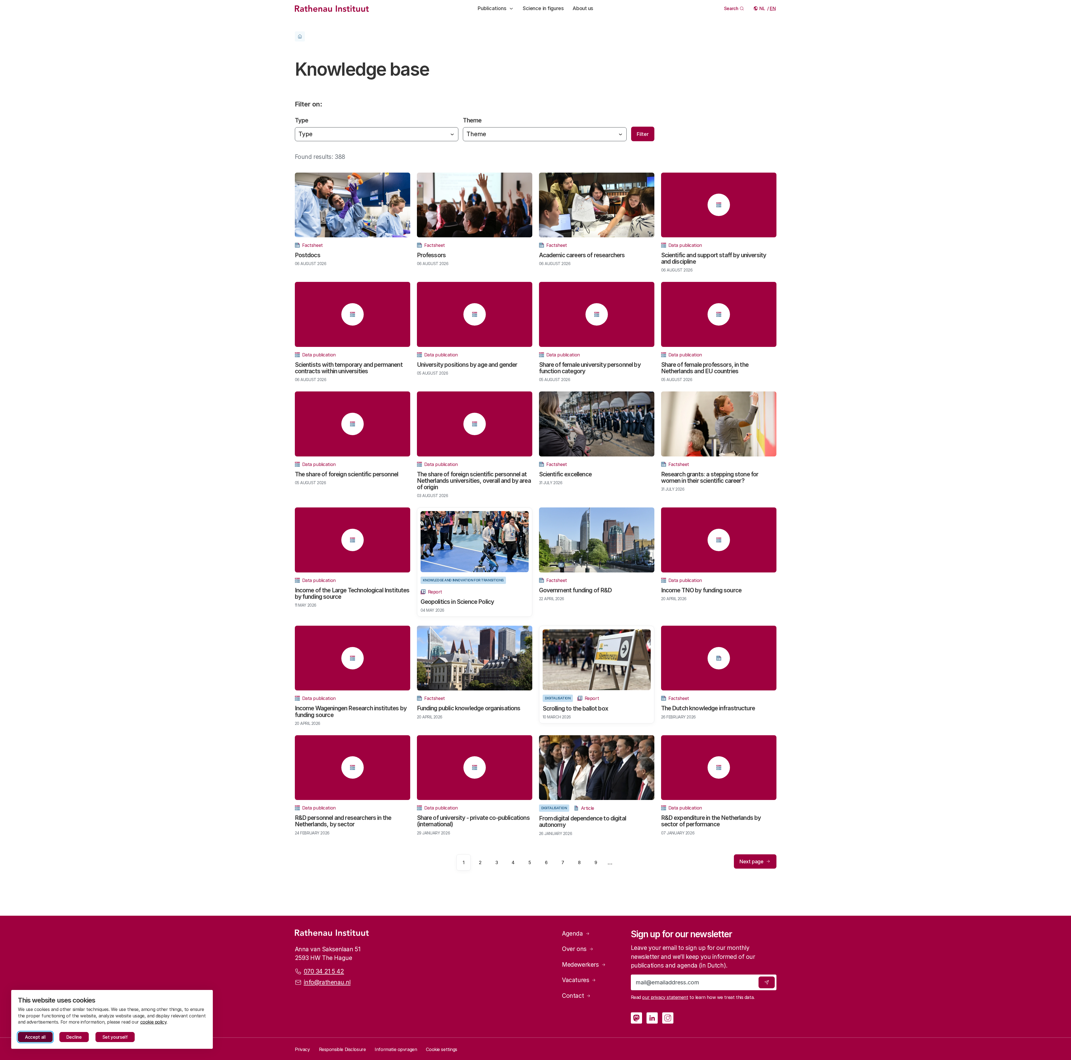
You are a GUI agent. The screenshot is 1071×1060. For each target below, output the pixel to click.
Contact (573, 995)
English (773, 8)
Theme (472, 120)
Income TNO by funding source (701, 590)
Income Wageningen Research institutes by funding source (351, 711)
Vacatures (575, 980)
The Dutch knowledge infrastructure (708, 708)
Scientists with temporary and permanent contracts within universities (349, 368)
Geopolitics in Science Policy (457, 601)
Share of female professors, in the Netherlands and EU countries (704, 368)
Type (301, 120)
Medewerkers (580, 964)
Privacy (302, 1049)
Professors (431, 255)
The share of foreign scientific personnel (346, 474)
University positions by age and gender (467, 364)
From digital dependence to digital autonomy (582, 821)
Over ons (574, 948)
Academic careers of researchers (582, 255)
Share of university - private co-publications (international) (473, 821)
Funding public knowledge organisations (469, 708)
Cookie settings (441, 1049)
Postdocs (307, 255)
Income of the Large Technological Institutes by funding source (352, 593)
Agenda (572, 933)
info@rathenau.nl (327, 982)
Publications (492, 8)
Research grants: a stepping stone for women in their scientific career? (710, 477)
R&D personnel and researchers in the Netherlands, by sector (343, 821)
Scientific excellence (565, 474)
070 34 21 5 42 (324, 971)
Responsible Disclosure (342, 1049)
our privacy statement (665, 997)
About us (583, 8)
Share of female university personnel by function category (590, 368)
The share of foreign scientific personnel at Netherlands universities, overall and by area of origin (474, 481)
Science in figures (543, 8)
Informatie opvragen (396, 1049)
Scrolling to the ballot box (575, 708)
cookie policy (153, 1022)
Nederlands (762, 8)
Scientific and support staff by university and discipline (713, 258)
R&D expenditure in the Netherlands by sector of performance (711, 821)
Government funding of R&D (575, 590)
